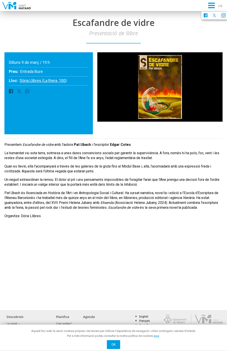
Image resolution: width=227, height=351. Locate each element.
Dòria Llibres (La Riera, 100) (43, 80)
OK (114, 344)
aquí (156, 335)
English (143, 316)
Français (144, 320)
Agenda (89, 317)
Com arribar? (63, 323)
